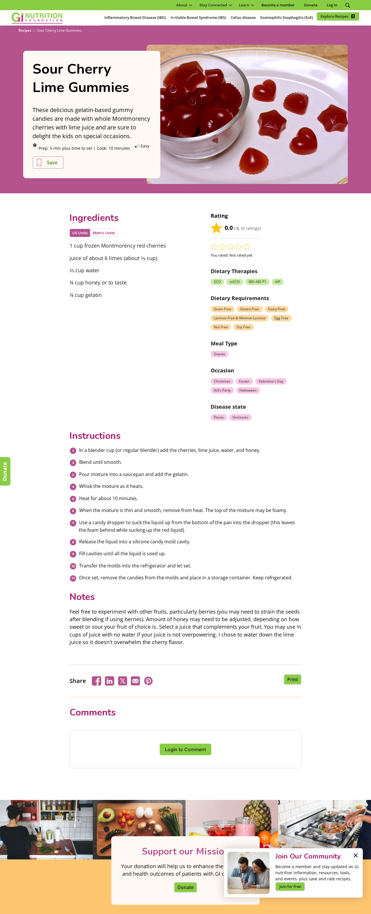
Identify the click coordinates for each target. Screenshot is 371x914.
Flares (219, 417)
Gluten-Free (249, 309)
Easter (244, 381)
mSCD (235, 281)
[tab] (80, 233)
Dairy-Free (276, 309)
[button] (183, 5)
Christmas (222, 381)
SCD (217, 281)
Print (292, 679)
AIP (277, 281)
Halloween (248, 390)
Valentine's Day (271, 381)
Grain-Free (222, 309)
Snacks (219, 353)
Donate (4, 471)
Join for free (290, 886)
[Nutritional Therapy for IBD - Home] (37, 18)
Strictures (240, 417)
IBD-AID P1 (257, 281)
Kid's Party (222, 390)
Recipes (25, 30)
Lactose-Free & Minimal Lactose (239, 318)
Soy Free (243, 327)
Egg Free (281, 318)
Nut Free (221, 327)
